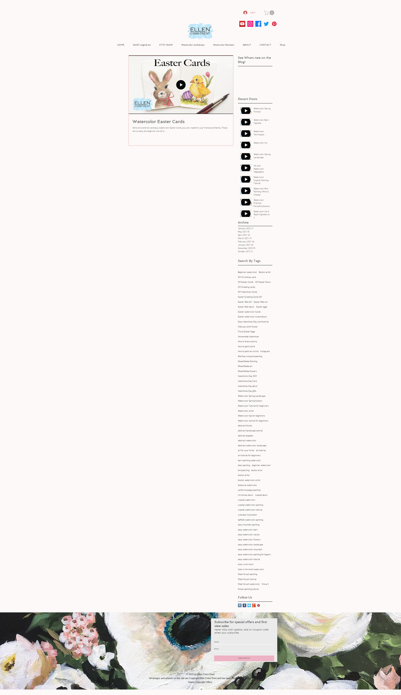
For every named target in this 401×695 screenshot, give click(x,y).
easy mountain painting (248, 525)
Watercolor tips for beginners (251, 416)
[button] (269, 12)
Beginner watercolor (247, 272)
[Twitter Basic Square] (249, 605)
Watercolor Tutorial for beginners (253, 406)
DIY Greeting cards (246, 287)
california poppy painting (249, 490)
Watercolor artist (246, 411)
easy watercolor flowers (249, 539)
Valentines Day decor (248, 386)
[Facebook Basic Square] (244, 605)
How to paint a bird (246, 346)
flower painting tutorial (248, 589)
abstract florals (245, 425)
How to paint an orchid (248, 351)
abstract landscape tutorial (250, 430)
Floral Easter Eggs (246, 331)
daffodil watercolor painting (250, 520)
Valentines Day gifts (247, 391)
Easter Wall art (261, 302)
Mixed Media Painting (247, 361)
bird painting (243, 470)
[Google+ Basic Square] (254, 605)
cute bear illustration (247, 515)
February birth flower (248, 327)
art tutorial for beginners (249, 455)
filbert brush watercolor (249, 584)
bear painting (244, 465)
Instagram (265, 351)
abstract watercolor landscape (252, 445)
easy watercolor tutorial (249, 559)
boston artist (244, 475)
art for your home (246, 450)
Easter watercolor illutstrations (252, 317)
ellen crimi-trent (245, 564)
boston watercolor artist (249, 480)
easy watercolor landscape (250, 544)
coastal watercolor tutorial (250, 510)
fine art (265, 584)
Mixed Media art (245, 366)
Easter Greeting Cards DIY (250, 297)
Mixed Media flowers (247, 371)
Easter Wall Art (245, 302)
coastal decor (261, 495)
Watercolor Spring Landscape (251, 396)
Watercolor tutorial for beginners (253, 421)
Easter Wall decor (246, 307)
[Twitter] (266, 24)
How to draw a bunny (247, 341)
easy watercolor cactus (249, 534)
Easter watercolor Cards (249, 312)
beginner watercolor (261, 465)
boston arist (256, 470)
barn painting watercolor (249, 460)
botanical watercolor (247, 485)
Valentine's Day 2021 (247, 376)
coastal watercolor (246, 500)
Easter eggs (261, 307)
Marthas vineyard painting (250, 356)
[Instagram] (250, 24)
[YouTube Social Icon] (242, 24)
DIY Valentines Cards (247, 292)
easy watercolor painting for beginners (255, 554)
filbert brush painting (247, 574)
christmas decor (245, 495)
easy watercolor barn (248, 530)
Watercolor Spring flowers (250, 401)
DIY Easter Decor (263, 282)
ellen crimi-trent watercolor (251, 569)
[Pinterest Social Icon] (258, 605)
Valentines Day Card (247, 381)
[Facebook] (258, 24)
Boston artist (265, 272)
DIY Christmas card (247, 277)
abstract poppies (245, 435)
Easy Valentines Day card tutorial (253, 322)
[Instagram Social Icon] (240, 605)
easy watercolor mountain (250, 549)
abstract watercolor (247, 440)
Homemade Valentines (248, 336)
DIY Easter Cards (245, 282)
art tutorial (261, 450)
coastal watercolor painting (250, 505)
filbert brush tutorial (247, 579)
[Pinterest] (274, 24)
